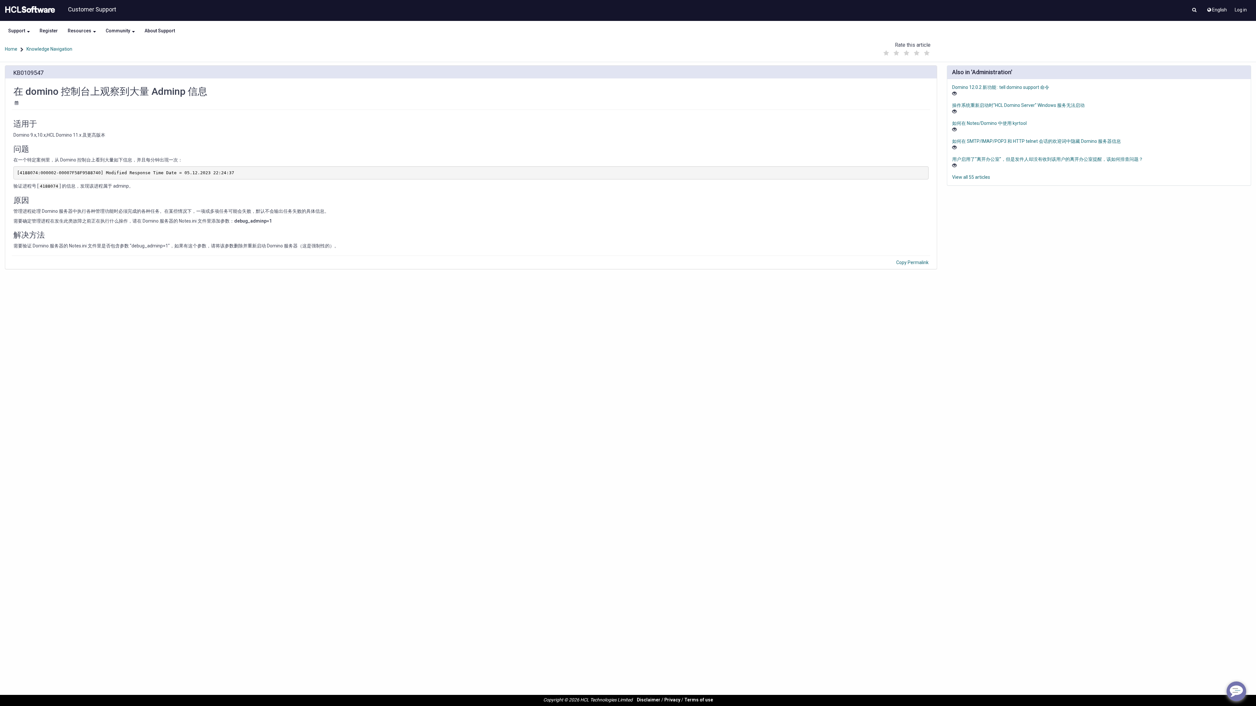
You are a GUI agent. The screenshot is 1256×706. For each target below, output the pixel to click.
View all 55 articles (971, 177)
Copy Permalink (912, 262)
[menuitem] (1216, 8)
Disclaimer (648, 699)
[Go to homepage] (29, 10)
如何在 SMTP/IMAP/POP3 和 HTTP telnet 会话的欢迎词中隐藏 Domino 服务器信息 (1036, 141)
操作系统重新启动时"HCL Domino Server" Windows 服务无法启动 (1018, 105)
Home (11, 49)
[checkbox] (886, 53)
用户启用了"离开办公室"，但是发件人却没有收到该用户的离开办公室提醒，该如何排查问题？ (1047, 159)
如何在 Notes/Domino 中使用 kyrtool (989, 123)
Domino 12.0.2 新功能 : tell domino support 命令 (1000, 87)
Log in (1241, 9)
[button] (1194, 10)
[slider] (906, 51)
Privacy (672, 699)
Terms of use (698, 699)
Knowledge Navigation (49, 49)
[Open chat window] (1236, 691)
